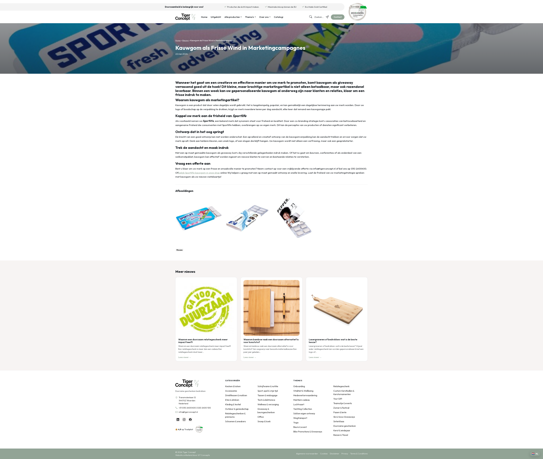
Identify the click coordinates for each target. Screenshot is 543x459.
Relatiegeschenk (341, 386)
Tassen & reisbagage (267, 395)
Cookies (324, 453)
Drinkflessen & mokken (236, 395)
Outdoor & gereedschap (237, 408)
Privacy (344, 453)
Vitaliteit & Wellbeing (303, 390)
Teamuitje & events (342, 403)
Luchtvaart (298, 404)
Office (261, 416)
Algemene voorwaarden (307, 453)
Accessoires (231, 390)
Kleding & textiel (233, 404)
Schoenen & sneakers (235, 421)
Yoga (295, 422)
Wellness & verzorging (268, 404)
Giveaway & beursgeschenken (266, 410)
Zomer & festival (341, 407)
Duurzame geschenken (344, 425)
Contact (338, 17)
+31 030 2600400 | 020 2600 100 (195, 408)
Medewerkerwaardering (305, 395)
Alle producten (232, 17)
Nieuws (185, 40)
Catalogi (278, 17)
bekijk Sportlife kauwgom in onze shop (199, 172)
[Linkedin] (177, 419)
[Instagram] (184, 419)
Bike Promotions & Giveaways (307, 431)
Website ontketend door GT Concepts (192, 455)
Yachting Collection (302, 408)
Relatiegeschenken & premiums (235, 415)
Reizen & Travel (340, 435)
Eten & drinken (232, 399)
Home (204, 17)
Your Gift (337, 398)
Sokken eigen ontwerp (304, 413)
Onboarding (299, 386)
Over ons (264, 17)
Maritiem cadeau (301, 399)
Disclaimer (334, 453)
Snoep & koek (264, 421)
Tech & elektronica (266, 399)
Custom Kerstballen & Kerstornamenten (343, 392)
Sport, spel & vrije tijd (268, 390)
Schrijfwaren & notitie (268, 386)
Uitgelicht (216, 17)
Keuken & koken (233, 386)
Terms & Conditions (359, 453)
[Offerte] (327, 17)
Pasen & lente (339, 412)
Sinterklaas (338, 421)
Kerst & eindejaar (341, 430)
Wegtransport (300, 418)
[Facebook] (190, 419)
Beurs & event (300, 427)
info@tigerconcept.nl (188, 412)
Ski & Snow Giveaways (344, 416)
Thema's (249, 17)
